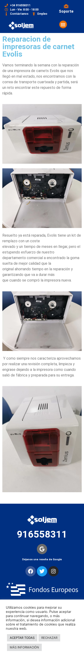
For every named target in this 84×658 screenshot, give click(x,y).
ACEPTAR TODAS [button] (22, 638)
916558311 (42, 534)
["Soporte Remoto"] (66, 6)
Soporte (66, 11)
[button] (63, 24)
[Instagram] (53, 571)
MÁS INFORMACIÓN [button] (24, 647)
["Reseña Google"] (42, 549)
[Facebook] (30, 571)
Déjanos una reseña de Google (42, 559)
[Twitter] (42, 571)
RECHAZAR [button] (49, 638)
